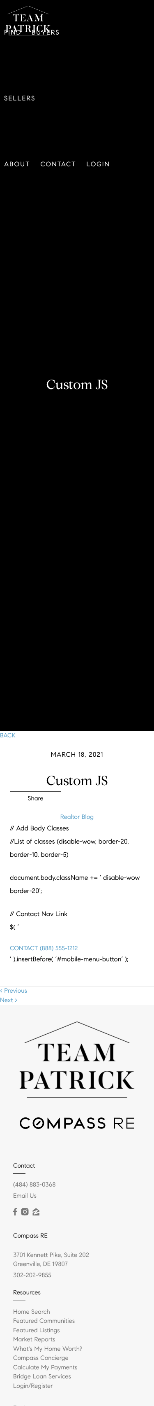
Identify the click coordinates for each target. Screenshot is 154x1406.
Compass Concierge (41, 1358)
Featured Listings (36, 1330)
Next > (8, 1000)
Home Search (31, 1312)
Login (98, 164)
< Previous (13, 991)
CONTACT (24, 948)
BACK (8, 735)
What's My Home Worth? (47, 1349)
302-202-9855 (32, 1275)
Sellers (19, 99)
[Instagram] (24, 1212)
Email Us (25, 1196)
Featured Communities (44, 1321)
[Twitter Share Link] (35, 821)
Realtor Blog (77, 817)
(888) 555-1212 (58, 948)
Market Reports (34, 1339)
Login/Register (33, 1386)
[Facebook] (15, 1212)
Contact (58, 164)
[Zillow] (35, 1212)
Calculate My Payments (45, 1367)
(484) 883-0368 (34, 1185)
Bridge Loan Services (42, 1376)
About (17, 164)
